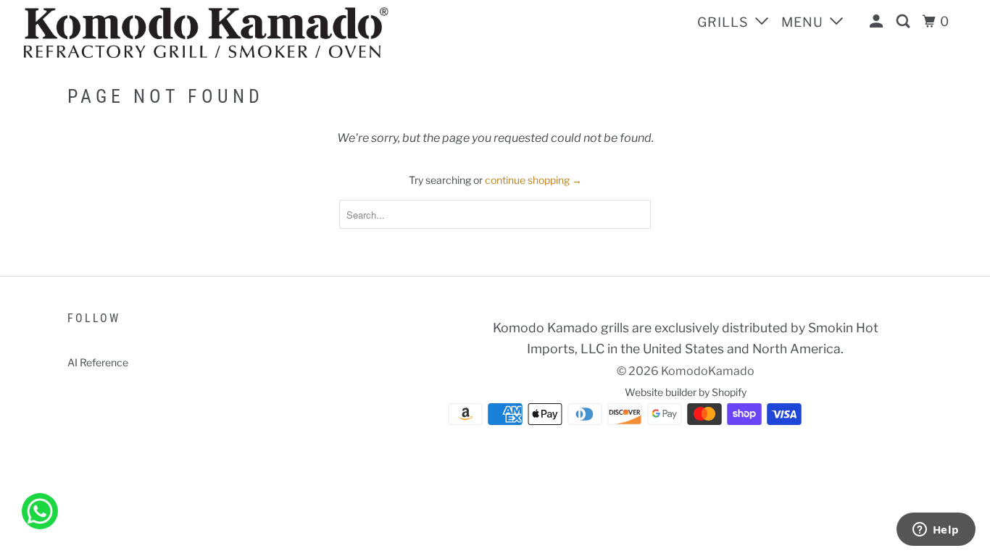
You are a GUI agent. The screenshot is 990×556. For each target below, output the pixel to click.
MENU (804, 22)
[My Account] (878, 21)
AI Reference (97, 362)
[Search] (905, 21)
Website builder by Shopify (685, 392)
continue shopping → (533, 180)
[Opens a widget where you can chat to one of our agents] (936, 531)
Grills (724, 22)
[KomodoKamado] (238, 33)
